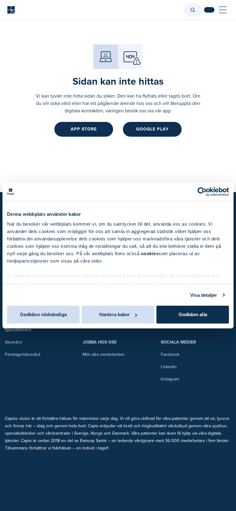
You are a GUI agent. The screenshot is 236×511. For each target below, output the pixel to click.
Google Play (152, 129)
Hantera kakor (114, 314)
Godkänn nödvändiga (43, 314)
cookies (150, 253)
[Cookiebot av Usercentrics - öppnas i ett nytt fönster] (202, 191)
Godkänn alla (193, 314)
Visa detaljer (203, 295)
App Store (84, 129)
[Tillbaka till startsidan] (11, 10)
